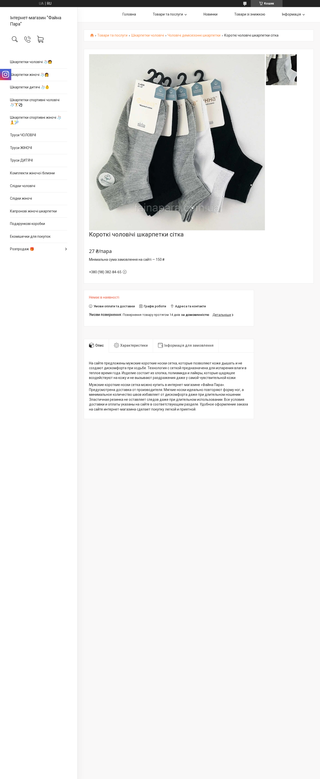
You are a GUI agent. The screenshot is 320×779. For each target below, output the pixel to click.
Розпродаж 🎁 (22, 249)
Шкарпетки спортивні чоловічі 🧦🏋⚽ (35, 102)
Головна (129, 14)
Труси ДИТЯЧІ (21, 160)
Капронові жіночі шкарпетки (33, 211)
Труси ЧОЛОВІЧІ (23, 135)
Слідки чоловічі (22, 186)
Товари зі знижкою (249, 14)
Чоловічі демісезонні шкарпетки (194, 35)
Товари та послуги (168, 14)
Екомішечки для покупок (30, 236)
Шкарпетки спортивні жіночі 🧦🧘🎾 (35, 119)
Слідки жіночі (21, 198)
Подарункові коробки (27, 224)
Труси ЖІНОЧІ (21, 148)
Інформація (291, 14)
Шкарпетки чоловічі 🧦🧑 (31, 62)
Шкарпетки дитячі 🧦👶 (29, 87)
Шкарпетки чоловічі (147, 35)
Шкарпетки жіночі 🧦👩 (29, 75)
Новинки (211, 14)
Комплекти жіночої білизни (32, 173)
